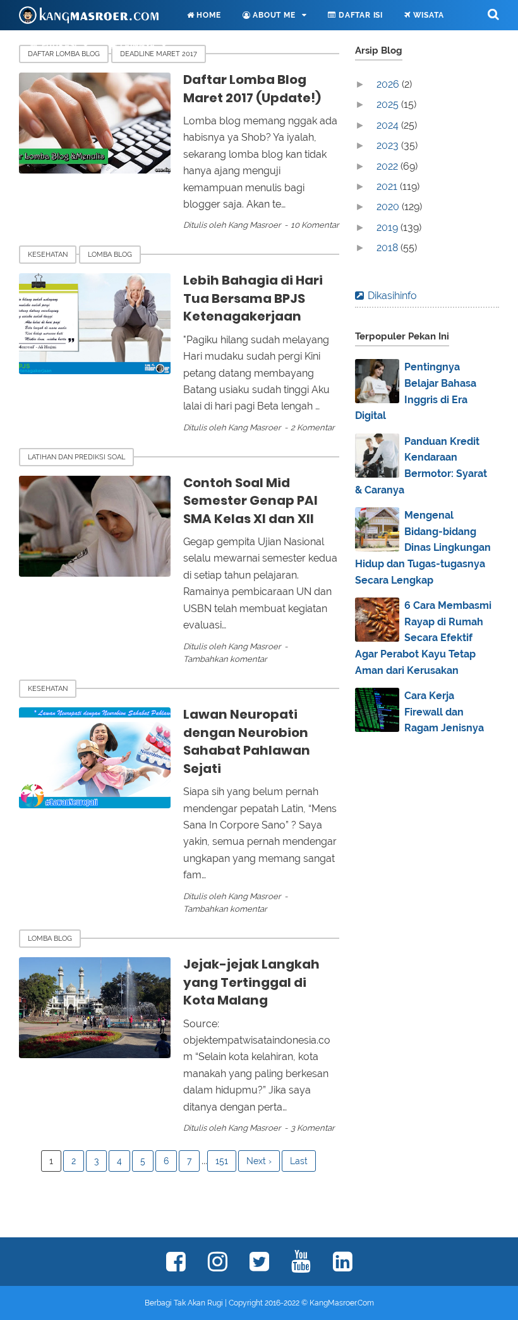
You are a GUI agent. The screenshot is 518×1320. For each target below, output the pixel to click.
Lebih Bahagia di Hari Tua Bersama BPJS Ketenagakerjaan (253, 298)
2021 (388, 186)
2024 (388, 125)
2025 (388, 104)
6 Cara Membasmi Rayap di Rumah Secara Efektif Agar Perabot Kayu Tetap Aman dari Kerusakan (423, 637)
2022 (388, 166)
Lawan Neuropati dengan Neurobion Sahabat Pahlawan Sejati (246, 741)
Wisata (427, 15)
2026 (389, 84)
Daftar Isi (359, 15)
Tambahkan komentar (225, 659)
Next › (259, 1161)
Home (208, 15)
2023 (388, 145)
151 (221, 1161)
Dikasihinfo (392, 296)
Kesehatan (48, 254)
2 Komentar (313, 427)
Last (299, 1161)
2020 (389, 207)
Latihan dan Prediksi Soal (76, 457)
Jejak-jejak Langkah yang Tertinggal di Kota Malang (251, 982)
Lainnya (136, 45)
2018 (388, 248)
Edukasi (58, 45)
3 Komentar (313, 1128)
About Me (272, 15)
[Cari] (493, 14)
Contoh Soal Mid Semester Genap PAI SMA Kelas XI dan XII (250, 500)
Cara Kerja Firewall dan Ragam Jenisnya (444, 712)
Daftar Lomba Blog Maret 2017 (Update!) (252, 89)
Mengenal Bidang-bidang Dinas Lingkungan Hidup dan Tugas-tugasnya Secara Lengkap (423, 547)
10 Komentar (315, 225)
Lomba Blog (110, 254)
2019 (388, 227)
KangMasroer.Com (342, 1303)
